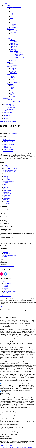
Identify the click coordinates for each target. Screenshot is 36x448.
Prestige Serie (7, 190)
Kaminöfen (6, 179)
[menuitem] (19, 4)
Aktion (5, 165)
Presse (5, 189)
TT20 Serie (6, 200)
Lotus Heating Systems (9, 291)
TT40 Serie (6, 203)
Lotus (8, 38)
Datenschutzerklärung (9, 170)
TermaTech (10, 66)
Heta (8, 74)
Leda (8, 62)
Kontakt (5, 182)
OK (1, 306)
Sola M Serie (7, 195)
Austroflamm (10, 29)
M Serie (5, 187)
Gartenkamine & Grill (9, 171)
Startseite (5, 197)
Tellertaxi (14, 133)
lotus (13, 266)
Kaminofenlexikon (8, 181)
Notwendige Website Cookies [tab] (8, 339)
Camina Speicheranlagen (14, 7)
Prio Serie (6, 192)
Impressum (6, 175)
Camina (5, 285)
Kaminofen (2, 266)
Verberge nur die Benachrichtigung (23, 447)
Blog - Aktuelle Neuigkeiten (8, 121)
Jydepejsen (10, 84)
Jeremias (5, 176)
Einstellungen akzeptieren (7, 447)
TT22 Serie (6, 201)
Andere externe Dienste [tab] (6, 395)
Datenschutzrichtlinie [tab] (6, 438)
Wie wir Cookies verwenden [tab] (8, 317)
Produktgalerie (7, 193)
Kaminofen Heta (8, 266)
